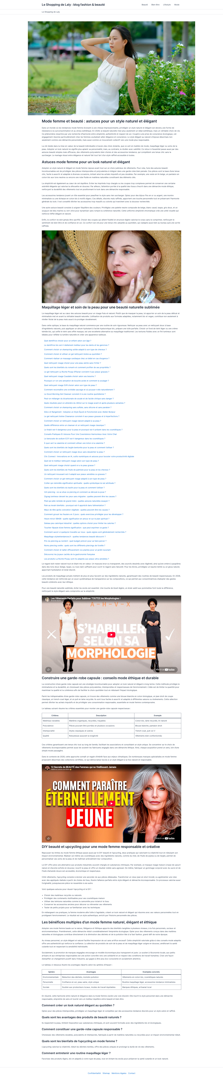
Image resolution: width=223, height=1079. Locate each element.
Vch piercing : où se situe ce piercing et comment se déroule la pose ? (75, 492)
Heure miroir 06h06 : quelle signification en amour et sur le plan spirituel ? (76, 519)
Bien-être (155, 4)
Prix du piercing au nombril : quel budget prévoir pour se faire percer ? (75, 541)
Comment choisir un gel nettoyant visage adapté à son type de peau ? (75, 479)
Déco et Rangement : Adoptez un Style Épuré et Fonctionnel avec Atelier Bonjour (79, 412)
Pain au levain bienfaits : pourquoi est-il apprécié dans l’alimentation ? (74, 505)
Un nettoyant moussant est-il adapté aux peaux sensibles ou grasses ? (75, 474)
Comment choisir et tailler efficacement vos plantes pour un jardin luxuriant (77, 550)
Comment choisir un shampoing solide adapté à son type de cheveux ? (75, 349)
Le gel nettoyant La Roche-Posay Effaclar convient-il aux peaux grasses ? (76, 372)
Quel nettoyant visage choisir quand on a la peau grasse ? (69, 465)
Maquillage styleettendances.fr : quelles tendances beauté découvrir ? (75, 536)
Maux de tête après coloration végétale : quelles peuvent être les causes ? (77, 510)
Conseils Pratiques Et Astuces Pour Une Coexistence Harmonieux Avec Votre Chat (80, 434)
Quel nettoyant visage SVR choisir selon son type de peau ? (70, 385)
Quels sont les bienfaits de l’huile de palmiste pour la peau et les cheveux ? (77, 470)
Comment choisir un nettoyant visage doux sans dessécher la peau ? (74, 452)
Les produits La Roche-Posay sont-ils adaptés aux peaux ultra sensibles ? (76, 559)
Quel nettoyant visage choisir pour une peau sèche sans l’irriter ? (72, 363)
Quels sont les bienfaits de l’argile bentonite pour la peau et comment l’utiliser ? (79, 447)
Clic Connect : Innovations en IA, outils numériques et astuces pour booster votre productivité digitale (89, 456)
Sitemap (106, 1073)
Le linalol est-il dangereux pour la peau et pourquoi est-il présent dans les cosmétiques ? (83, 429)
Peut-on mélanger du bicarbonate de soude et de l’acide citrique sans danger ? (79, 398)
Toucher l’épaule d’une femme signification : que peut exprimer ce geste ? (76, 527)
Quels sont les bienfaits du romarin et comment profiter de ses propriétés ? (77, 367)
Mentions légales (119, 1073)
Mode (176, 4)
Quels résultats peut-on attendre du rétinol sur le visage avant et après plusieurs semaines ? (84, 403)
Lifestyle (167, 4)
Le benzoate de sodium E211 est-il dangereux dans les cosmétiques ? (74, 438)
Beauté (145, 4)
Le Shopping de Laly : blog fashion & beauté (73, 4)
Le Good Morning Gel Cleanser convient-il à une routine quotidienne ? (75, 394)
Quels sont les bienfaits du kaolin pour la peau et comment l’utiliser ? (74, 487)
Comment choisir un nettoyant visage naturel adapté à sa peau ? (72, 421)
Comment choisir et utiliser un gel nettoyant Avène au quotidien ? (73, 354)
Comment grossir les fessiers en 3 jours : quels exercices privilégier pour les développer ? (83, 514)
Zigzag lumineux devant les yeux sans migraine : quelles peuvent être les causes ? (80, 496)
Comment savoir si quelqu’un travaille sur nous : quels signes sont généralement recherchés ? (85, 532)
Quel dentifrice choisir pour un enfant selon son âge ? (67, 341)
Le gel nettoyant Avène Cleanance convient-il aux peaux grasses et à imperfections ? (81, 416)
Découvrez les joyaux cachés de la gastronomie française (69, 554)
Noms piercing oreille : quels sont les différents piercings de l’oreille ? (74, 545)
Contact (131, 1073)
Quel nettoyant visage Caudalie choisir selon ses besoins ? (70, 376)
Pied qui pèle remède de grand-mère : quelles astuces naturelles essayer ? (76, 501)
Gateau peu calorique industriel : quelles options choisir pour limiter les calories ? (80, 523)
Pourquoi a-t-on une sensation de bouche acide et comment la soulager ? (76, 381)
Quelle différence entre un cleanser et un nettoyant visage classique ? (74, 425)
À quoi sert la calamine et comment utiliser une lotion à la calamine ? (74, 443)
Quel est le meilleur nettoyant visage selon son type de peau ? (71, 461)
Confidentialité (94, 1073)
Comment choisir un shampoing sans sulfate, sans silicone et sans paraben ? (77, 407)
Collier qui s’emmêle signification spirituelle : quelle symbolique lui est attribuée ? (79, 483)
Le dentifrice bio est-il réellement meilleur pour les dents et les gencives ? (76, 345)
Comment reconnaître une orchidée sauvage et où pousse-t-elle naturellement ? (79, 389)
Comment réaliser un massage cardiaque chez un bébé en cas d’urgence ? (76, 358)
